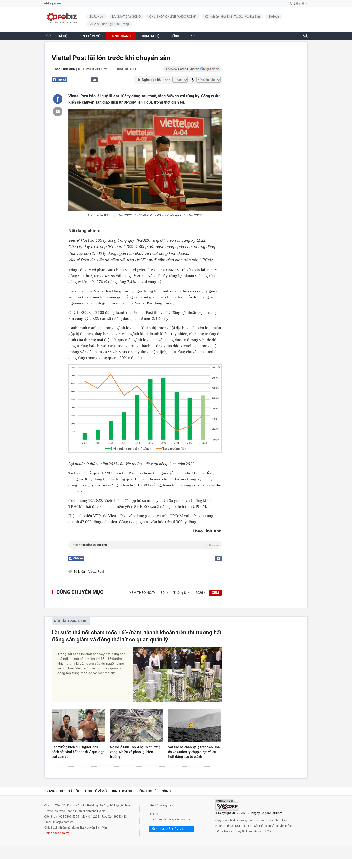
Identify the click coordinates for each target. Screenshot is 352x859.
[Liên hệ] (94, 79)
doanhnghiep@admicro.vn (175, 819)
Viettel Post (96, 571)
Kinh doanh (126, 69)
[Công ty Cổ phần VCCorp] (227, 805)
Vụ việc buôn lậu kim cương (109, 24)
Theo (145, 545)
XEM (215, 593)
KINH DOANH (121, 36)
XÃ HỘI (63, 36)
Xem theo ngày (142, 593)
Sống (166, 791)
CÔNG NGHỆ (150, 36)
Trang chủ (53, 791)
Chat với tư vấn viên (169, 829)
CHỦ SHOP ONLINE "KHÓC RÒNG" (172, 16)
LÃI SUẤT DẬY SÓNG (126, 16)
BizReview (96, 16)
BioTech (273, 16)
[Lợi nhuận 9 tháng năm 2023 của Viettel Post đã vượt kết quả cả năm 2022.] (145, 160)
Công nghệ (147, 791)
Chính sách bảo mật (57, 833)
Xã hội (73, 791)
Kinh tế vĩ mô (95, 791)
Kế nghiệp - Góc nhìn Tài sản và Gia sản (232, 16)
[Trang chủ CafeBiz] (48, 35)
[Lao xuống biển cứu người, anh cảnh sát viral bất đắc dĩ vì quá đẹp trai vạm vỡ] (78, 725)
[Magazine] (52, 3)
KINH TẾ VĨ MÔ (90, 36)
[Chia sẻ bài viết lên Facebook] (57, 99)
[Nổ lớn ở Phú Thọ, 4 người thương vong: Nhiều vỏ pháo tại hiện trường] (136, 725)
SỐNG (175, 36)
